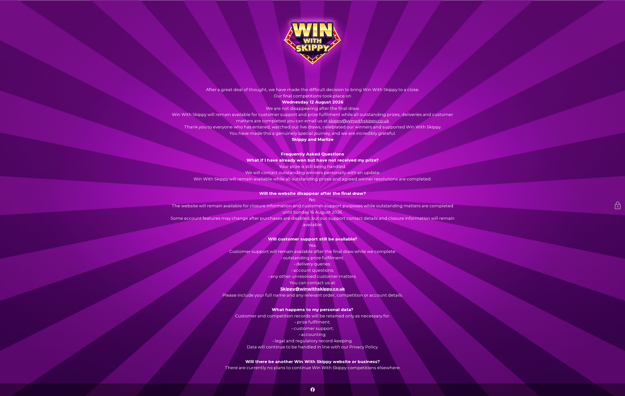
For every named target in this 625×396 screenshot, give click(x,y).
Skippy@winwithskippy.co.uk (312, 288)
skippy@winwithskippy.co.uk (359, 120)
